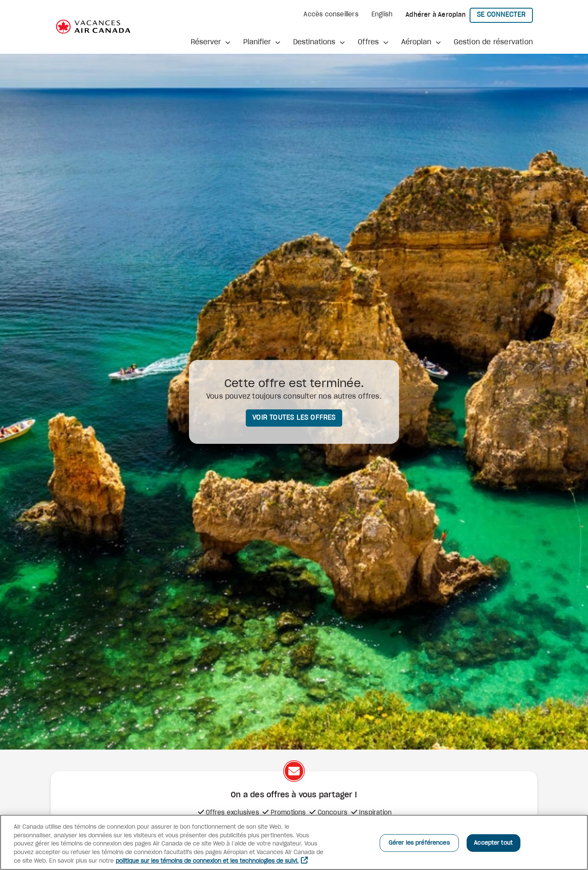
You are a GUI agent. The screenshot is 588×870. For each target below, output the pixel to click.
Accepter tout (493, 842)
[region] (294, 842)
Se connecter (505, 14)
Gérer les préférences (419, 842)
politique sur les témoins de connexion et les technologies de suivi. (207, 861)
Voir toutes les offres (293, 417)
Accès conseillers (330, 15)
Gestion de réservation (493, 42)
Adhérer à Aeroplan (435, 15)
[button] (210, 42)
